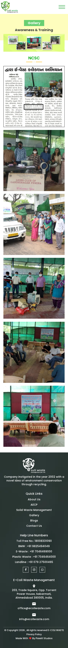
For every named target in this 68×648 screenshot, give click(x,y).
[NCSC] (34, 96)
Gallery (34, 515)
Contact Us (34, 526)
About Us (34, 499)
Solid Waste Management (34, 510)
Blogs (34, 520)
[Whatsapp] (42, 570)
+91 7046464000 (44, 557)
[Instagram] (34, 570)
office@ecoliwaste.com (34, 608)
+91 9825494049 (38, 546)
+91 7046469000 (41, 551)
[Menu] (62, 7)
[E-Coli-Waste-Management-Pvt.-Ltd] (5, 7)
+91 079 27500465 (40, 562)
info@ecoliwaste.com (34, 619)
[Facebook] (26, 570)
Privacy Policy (34, 634)
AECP (34, 505)
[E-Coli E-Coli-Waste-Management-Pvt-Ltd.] (34, 466)
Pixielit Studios (44, 638)
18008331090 (43, 541)
